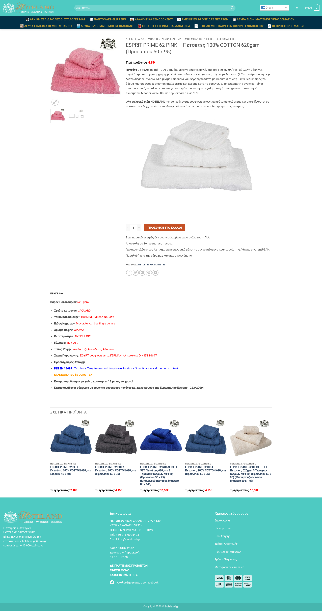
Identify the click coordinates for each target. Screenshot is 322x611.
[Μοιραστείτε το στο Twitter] (136, 273)
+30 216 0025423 (127, 534)
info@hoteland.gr (129, 539)
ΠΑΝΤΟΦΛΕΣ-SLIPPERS (110, 19)
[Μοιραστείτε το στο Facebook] (129, 273)
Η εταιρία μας (223, 528)
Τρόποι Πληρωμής (226, 559)
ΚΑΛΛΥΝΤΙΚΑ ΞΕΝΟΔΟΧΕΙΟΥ (154, 19)
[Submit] (232, 8)
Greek (269, 7)
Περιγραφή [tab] (57, 293)
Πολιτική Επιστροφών (228, 551)
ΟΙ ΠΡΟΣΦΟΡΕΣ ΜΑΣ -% (288, 26)
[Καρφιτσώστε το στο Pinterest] (149, 273)
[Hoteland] (36, 8)
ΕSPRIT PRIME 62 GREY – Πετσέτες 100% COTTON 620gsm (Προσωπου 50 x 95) (115, 470)
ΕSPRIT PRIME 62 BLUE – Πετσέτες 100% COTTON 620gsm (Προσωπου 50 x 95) (205, 470)
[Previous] (56, 71)
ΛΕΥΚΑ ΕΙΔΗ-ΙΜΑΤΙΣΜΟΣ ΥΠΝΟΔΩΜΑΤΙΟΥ (265, 19)
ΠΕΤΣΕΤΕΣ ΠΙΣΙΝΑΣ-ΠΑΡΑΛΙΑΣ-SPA (166, 26)
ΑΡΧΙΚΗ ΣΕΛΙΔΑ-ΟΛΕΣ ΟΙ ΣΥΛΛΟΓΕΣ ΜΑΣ (58, 19)
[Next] (115, 71)
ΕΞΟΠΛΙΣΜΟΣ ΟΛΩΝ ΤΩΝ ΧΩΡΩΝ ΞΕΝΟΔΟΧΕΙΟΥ (231, 26)
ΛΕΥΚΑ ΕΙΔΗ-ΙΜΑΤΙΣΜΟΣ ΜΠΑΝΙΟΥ (48, 26)
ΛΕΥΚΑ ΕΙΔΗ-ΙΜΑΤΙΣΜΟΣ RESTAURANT (107, 26)
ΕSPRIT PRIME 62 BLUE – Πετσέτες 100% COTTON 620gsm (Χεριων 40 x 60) (70, 470)
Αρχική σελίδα (135, 39)
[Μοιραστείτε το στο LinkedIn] (155, 273)
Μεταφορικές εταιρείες (229, 567)
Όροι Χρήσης (222, 536)
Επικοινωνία (222, 520)
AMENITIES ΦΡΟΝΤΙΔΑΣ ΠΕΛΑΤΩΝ (204, 19)
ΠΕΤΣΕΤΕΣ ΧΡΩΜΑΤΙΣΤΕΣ (221, 39)
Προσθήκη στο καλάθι (165, 227)
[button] (297, 8)
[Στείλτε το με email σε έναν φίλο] (142, 273)
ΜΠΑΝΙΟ (153, 39)
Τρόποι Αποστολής (226, 543)
